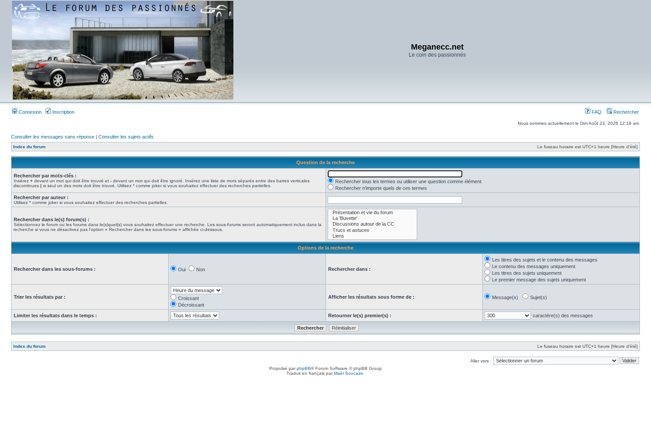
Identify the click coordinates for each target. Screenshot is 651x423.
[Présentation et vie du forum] (372, 212)
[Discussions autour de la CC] (372, 224)
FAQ (595, 112)
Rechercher (625, 112)
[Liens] (372, 236)
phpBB (304, 368)
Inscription (62, 112)
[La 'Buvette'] (372, 218)
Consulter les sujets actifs (126, 136)
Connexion (29, 112)
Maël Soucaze (348, 373)
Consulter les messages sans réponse (52, 136)
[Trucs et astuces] (372, 230)
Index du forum (29, 146)
